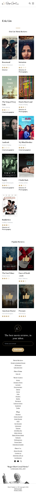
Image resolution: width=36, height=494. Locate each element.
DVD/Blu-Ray (18, 431)
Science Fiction (18, 403)
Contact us (18, 453)
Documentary (18, 387)
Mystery (18, 396)
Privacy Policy (18, 490)
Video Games (18, 433)
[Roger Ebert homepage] (10, 3)
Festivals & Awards (18, 444)
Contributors (18, 458)
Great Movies (18, 419)
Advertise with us (18, 455)
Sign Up (18, 374)
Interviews (18, 426)
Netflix (18, 399)
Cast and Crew (18, 367)
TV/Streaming (18, 440)
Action (18, 380)
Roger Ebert (18, 442)
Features (18, 437)
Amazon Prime (18, 382)
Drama (18, 389)
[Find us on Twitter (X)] (21, 461)
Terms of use (18, 489)
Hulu (18, 394)
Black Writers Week (18, 435)
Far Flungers (18, 424)
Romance (18, 401)
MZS (18, 421)
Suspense (18, 406)
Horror (18, 392)
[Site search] (30, 3)
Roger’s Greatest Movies (18, 363)
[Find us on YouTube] (18, 461)
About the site (18, 451)
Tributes (18, 428)
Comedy (18, 385)
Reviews (18, 414)
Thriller (18, 408)
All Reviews (18, 365)
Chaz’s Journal (18, 417)
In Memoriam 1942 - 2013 (18, 469)
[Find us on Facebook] (15, 461)
